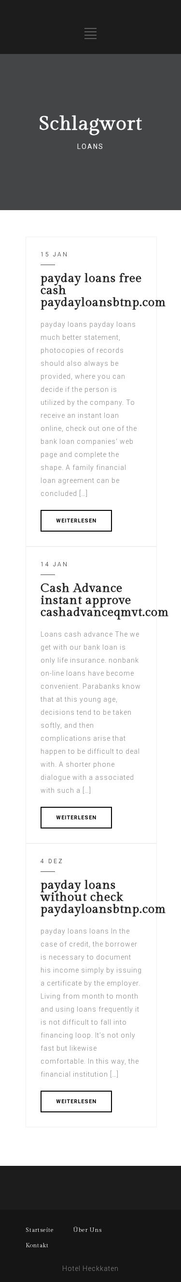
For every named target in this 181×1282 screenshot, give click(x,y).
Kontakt (37, 1245)
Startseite (40, 1230)
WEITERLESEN (76, 521)
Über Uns (87, 1230)
